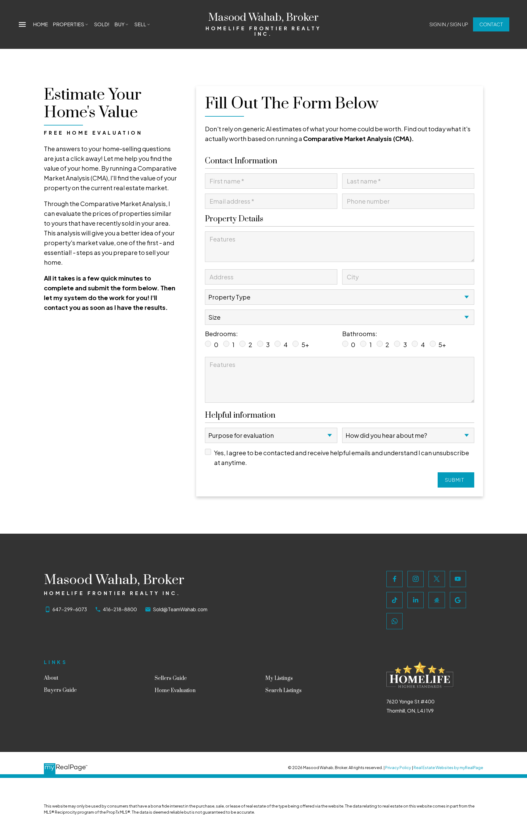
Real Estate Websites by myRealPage (448, 767)
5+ (305, 344)
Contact (491, 24)
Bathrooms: (359, 333)
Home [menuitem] (40, 24)
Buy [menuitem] (119, 24)
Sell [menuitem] (140, 24)
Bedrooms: (221, 333)
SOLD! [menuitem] (101, 24)
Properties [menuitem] (68, 24)
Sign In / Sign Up (448, 24)
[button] (448, 24)
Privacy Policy (398, 767)
